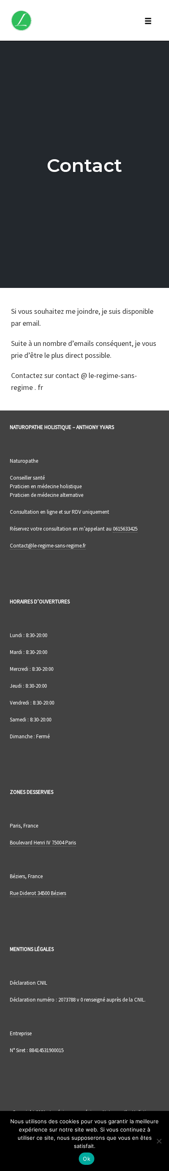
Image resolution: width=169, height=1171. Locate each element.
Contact (84, 165)
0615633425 (125, 528)
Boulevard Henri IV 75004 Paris (43, 842)
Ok (86, 1158)
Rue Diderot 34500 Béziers (38, 893)
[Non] (159, 1141)
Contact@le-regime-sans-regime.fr (48, 545)
